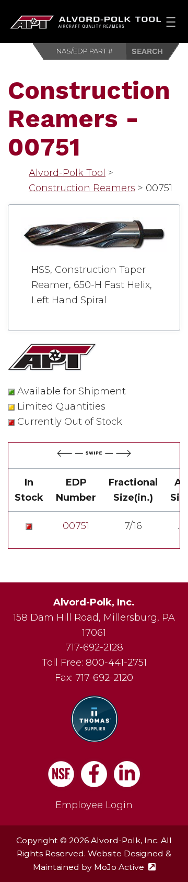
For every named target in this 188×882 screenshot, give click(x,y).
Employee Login (94, 805)
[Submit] (153, 51)
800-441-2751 (116, 662)
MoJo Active (125, 867)
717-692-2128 (94, 647)
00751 (76, 526)
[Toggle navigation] (171, 21)
